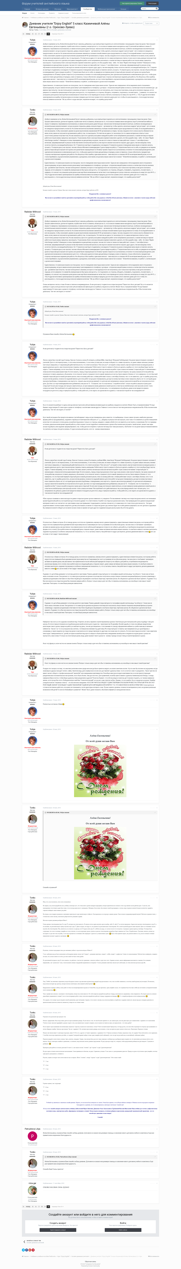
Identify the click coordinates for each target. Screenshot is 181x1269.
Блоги (32, 13)
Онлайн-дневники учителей (61, 30)
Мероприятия (72, 9)
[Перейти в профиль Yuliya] (32, 51)
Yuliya (32, 40)
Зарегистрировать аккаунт (58, 1230)
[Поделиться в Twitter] (23, 1250)
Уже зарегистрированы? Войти (132, 3)
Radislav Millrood (32, 212)
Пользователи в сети (79, 13)
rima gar (32, 1183)
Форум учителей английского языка (45, 3)
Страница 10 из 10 (57, 34)
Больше (123, 9)
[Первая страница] (23, 34)
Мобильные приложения (106, 9)
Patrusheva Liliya (32, 1129)
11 (157, 23)
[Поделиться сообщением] (156, 40)
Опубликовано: (52, 40)
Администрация (63, 13)
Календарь (41, 13)
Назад (28, 34)
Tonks (36, 30)
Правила (52, 13)
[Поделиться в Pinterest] (33, 1250)
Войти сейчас (123, 1230)
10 (48, 34)
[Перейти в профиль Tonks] (25, 25)
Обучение (57, 9)
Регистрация (152, 3)
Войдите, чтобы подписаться (133, 23)
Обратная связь (90, 1261)
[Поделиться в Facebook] (26, 1250)
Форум (24, 13)
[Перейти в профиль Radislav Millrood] (32, 223)
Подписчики (148, 23)
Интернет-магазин (42, 9)
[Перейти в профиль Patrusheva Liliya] (32, 1136)
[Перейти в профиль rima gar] (32, 1190)
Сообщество (87, 9)
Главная (27, 9)
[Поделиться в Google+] (29, 1250)
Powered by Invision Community (90, 1266)
